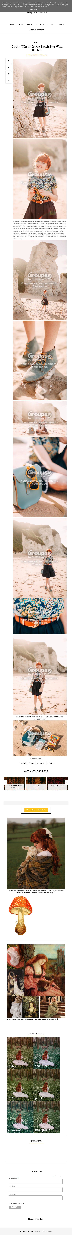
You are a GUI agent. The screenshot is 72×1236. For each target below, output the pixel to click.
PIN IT (50, 763)
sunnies (22, 717)
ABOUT (20, 25)
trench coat (28, 717)
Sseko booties (56, 717)
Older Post (41, 810)
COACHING (40, 25)
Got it (41, 10)
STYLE (29, 25)
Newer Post (31, 810)
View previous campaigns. (16, 1203)
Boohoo (50, 229)
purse (62, 717)
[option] (14, 785)
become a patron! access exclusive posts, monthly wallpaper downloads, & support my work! (32, 1019)
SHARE (23, 763)
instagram (48, 1231)
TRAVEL (50, 25)
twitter (37, 1231)
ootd (35, 42)
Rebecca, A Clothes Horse (34, 55)
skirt (51, 717)
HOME (11, 25)
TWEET (32, 763)
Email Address (13, 1178)
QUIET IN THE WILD (37, 30)
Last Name (12, 1194)
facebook (25, 1231)
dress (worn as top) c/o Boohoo (40, 717)
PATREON (60, 25)
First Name (12, 1186)
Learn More (33, 10)
